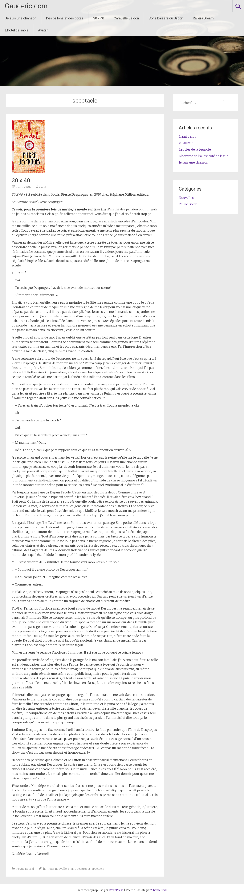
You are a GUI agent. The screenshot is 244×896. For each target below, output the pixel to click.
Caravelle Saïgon (126, 18)
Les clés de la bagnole (195, 149)
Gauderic (45, 187)
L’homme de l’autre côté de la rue (203, 156)
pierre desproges (79, 868)
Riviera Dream (203, 18)
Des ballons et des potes (64, 18)
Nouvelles (186, 198)
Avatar (43, 30)
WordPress (116, 890)
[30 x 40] (28, 172)
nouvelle (61, 868)
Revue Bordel (25, 868)
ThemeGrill (159, 890)
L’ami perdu (187, 136)
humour (48, 868)
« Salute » (186, 143)
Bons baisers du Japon (166, 18)
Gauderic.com (26, 6)
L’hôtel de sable (16, 30)
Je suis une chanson (20, 18)
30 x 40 (98, 18)
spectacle (98, 868)
